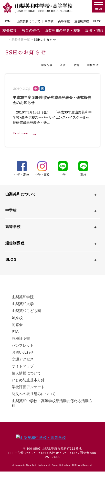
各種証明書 (21, 338)
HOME (8, 21)
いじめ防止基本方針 (28, 380)
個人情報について (26, 373)
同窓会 (17, 325)
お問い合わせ (23, 352)
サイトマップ (23, 366)
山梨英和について (28, 21)
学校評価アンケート (28, 387)
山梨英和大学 (23, 304)
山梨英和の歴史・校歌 (63, 30)
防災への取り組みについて (34, 394)
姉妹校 (17, 318)
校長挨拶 (9, 30)
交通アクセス (23, 359)
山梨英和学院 (23, 297)
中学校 (49, 21)
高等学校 (64, 21)
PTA (15, 331)
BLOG (97, 21)
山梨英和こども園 (26, 311)
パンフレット (23, 345)
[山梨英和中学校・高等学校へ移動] (6, 39)
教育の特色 (31, 30)
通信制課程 (81, 21)
